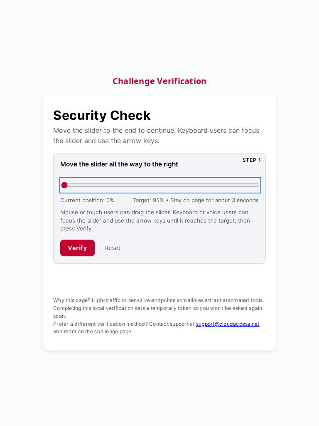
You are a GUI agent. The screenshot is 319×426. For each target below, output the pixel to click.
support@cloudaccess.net (228, 324)
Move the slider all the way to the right (119, 164)
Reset (112, 248)
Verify (77, 248)
